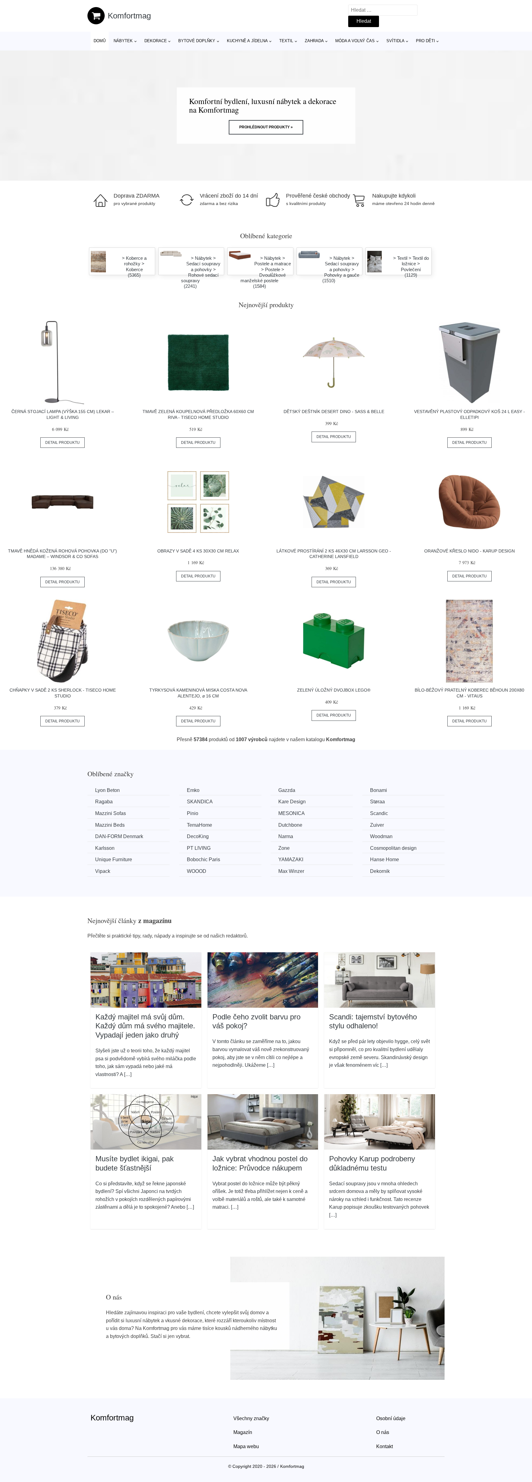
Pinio (192, 813)
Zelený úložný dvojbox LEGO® (333, 690)
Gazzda (286, 790)
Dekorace (155, 40)
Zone (284, 848)
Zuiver (377, 825)
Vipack (102, 871)
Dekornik (380, 871)
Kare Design (292, 801)
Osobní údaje (390, 1418)
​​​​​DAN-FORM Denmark (119, 836)
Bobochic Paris (203, 859)
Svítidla (395, 40)
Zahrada (314, 40)
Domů (100, 40)
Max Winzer (291, 871)
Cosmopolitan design (393, 848)
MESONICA (291, 813)
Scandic (379, 813)
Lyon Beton (107, 790)
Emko (193, 790)
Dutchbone (290, 825)
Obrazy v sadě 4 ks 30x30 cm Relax (198, 550)
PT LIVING (199, 848)
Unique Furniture (113, 859)
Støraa (377, 801)
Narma (285, 836)
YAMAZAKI (290, 859)
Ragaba (104, 801)
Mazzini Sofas (110, 813)
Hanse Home (384, 859)
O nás (382, 1432)
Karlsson (105, 848)
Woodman (381, 836)
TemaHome (199, 825)
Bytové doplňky (196, 40)
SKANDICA (200, 801)
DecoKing (198, 836)
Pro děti (425, 40)
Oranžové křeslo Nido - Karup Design (469, 550)
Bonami (378, 790)
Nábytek (123, 40)
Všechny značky (251, 1418)
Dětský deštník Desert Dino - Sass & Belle (334, 411)
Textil (286, 40)
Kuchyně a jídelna (247, 40)
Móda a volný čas (355, 40)
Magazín (242, 1432)
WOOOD (196, 871)
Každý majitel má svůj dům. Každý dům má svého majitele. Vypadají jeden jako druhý (145, 1026)
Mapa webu (246, 1446)
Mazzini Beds (110, 825)
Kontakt (384, 1446)
